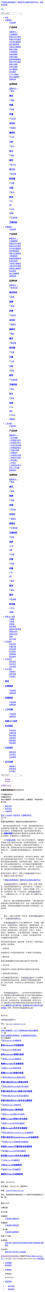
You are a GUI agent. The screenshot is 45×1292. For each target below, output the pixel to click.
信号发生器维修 (15, 42)
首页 (6, 18)
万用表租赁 (13, 256)
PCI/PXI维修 (13, 74)
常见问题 (12, 649)
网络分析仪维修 (15, 39)
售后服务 (12, 657)
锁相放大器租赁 (15, 268)
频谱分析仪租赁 (15, 243)
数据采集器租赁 (15, 258)
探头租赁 (12, 271)
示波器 (11, 619)
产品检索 (12, 23)
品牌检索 (12, 79)
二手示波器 (13, 438)
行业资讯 (8, 659)
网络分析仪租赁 (15, 246)
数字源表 (12, 627)
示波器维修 (13, 34)
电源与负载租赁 (15, 253)
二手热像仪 (13, 460)
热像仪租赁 (13, 261)
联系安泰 (12, 674)
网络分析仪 (13, 634)
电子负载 (12, 639)
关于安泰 (8, 669)
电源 (11, 637)
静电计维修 (13, 49)
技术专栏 (12, 664)
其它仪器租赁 (14, 273)
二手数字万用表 (15, 458)
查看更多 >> (13, 32)
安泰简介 (12, 671)
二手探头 (12, 463)
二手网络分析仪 (15, 443)
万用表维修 (13, 52)
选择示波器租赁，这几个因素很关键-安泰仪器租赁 (19, 1030)
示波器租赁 (13, 241)
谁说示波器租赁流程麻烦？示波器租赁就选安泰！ (19, 1035)
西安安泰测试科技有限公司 (11, 1256)
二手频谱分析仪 (15, 440)
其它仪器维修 (14, 77)
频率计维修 (13, 64)
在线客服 (8, 1263)
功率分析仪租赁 (15, 266)
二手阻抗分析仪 (15, 465)
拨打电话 (11, 1286)
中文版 (3, 785)
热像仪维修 (13, 57)
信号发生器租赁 (15, 248)
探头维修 (12, 72)
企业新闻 (12, 666)
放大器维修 (13, 69)
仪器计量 (12, 647)
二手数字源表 (14, 450)
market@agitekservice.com (15, 1190)
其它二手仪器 (14, 468)
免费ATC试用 (10, 617)
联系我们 (11, 1289)
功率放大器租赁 (15, 263)
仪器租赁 (8, 227)
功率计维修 (13, 67)
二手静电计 (13, 453)
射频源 (11, 624)
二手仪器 (8, 423)
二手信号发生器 (15, 445)
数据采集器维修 (15, 59)
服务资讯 (12, 662)
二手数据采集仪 (15, 448)
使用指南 (12, 654)
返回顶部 (8, 1281)
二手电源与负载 (15, 455)
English (8, 785)
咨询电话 (8, 1270)
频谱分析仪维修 (15, 37)
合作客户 (12, 676)
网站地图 (40, 1259)
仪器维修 (8, 20)
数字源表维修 (14, 44)
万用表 (12, 622)
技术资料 (12, 652)
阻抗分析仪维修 (15, 62)
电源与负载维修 (15, 47)
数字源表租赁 (14, 251)
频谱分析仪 (13, 632)
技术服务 (8, 642)
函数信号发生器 (15, 629)
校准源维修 (13, 54)
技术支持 (12, 644)
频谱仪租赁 (8, 833)
